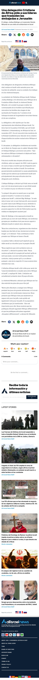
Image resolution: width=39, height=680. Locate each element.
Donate (4, 658)
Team (3, 646)
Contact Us (5, 667)
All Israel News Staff (8, 29)
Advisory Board (7, 652)
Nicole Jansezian (7, 544)
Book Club (5, 655)
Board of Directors (8, 649)
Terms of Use (6, 661)
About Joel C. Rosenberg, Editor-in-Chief (14, 640)
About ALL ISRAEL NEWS (9, 643)
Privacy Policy (6, 664)
